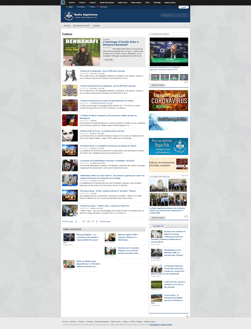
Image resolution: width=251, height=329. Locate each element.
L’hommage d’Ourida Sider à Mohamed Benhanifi (121, 43)
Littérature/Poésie (97, 103)
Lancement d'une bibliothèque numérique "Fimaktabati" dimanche (107, 161)
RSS (70, 7)
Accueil (64, 2)
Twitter (92, 7)
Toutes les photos (158, 218)
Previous (185, 82)
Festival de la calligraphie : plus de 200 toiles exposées (102, 71)
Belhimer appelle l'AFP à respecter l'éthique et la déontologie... (128, 237)
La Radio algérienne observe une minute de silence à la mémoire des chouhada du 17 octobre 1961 (167, 210)
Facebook (81, 7)
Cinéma (92, 208)
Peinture (93, 73)
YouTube (103, 7)
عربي (183, 7)
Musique (93, 133)
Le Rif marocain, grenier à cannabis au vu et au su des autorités (174, 284)
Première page (67, 221)
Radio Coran (122, 3)
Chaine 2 (82, 3)
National (93, 88)
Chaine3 (90, 322)
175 (83, 221)
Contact (96, 25)
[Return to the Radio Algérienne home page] (80, 12)
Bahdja (139, 322)
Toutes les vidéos (158, 85)
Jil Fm (147, 3)
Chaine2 (81, 322)
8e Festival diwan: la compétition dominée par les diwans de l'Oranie (108, 146)
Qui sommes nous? (81, 25)
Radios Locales (149, 322)
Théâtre (93, 121)
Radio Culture (136, 3)
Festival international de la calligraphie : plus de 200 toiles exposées (108, 86)
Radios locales (170, 3)
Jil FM (132, 322)
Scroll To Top (187, 316)
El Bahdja (157, 3)
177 (92, 221)
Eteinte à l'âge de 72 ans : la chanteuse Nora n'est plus (102, 131)
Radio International (107, 3)
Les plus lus (158, 226)
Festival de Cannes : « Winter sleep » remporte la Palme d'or (104, 206)
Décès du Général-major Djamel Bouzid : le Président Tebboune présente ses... (88, 263)
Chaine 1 (72, 3)
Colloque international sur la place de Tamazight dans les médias (106, 101)
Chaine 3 (93, 3)
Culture (106, 39)
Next (187, 82)
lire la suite (109, 60)
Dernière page (105, 221)
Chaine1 (73, 322)
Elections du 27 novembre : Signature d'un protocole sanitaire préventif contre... (129, 250)
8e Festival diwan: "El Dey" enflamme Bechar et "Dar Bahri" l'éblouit (108, 191)
